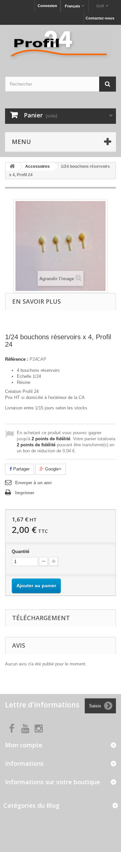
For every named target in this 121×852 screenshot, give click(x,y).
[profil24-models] (60, 45)
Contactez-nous (100, 18)
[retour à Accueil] (12, 166)
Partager (21, 468)
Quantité (20, 551)
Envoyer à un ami (33, 482)
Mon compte (23, 745)
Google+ (53, 468)
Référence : (16, 359)
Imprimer (24, 492)
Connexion (47, 6)
